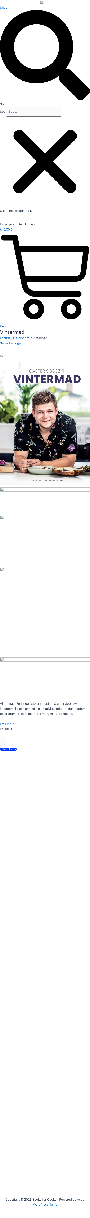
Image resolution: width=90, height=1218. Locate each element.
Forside (5, 338)
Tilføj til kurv (8, 749)
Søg (3, 111)
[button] (45, 58)
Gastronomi (21, 338)
